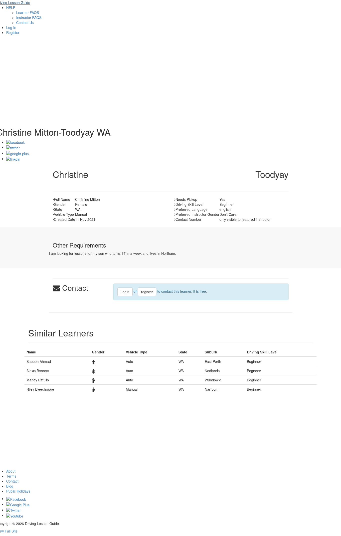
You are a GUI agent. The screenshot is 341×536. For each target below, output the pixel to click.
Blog (9, 486)
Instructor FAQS (28, 17)
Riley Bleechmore (40, 389)
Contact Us (25, 22)
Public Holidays (18, 491)
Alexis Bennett (37, 370)
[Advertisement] (170, 84)
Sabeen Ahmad (38, 361)
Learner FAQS (27, 12)
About (10, 471)
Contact (12, 481)
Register (12, 32)
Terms (11, 476)
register (147, 291)
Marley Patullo (37, 379)
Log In (11, 27)
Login (125, 291)
